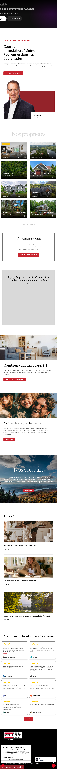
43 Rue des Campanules (36, 156)
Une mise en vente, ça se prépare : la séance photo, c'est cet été (27, 616)
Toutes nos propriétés (28, 224)
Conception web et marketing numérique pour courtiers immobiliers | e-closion (22, 763)
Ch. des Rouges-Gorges (8, 175)
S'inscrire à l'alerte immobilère (28, 254)
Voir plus (28, 719)
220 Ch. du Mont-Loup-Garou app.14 (10, 195)
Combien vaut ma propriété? (14, 767)
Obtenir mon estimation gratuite (14, 379)
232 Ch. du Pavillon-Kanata (37, 214)
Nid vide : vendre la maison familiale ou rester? (21, 545)
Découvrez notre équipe (13, 73)
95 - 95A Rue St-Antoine (36, 175)
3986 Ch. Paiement (7, 214)
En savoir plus (9, 439)
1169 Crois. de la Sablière (36, 195)
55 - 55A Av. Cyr (6, 156)
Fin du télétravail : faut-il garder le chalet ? (20, 580)
